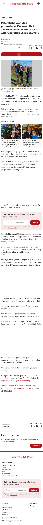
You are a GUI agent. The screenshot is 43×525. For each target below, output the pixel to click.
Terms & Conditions (8, 465)
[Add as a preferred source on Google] (23, 47)
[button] (4, 3)
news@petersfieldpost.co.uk (15, 521)
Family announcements (10, 476)
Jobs (3, 472)
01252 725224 (12, 517)
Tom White (6, 39)
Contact (4, 467)
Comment (36, 446)
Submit (35, 222)
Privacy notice (12, 228)
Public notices (6, 474)
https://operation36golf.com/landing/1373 (17, 381)
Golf (11, 18)
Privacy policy (6, 470)
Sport (3, 18)
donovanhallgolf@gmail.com (19, 388)
